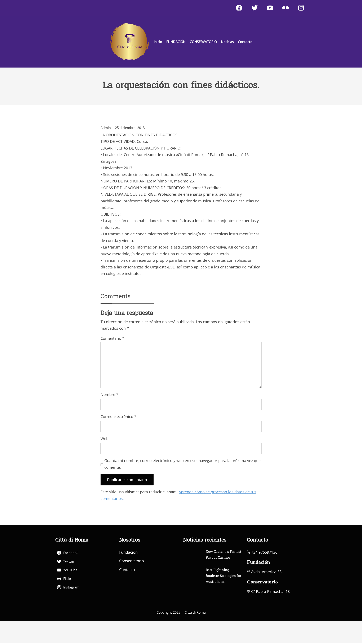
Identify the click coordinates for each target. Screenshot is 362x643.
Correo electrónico (118, 416)
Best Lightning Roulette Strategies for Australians (223, 576)
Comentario (112, 338)
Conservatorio (131, 560)
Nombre (109, 394)
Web (105, 438)
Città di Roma (195, 612)
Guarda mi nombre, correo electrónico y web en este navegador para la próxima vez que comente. (182, 464)
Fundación (128, 552)
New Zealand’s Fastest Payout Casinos (223, 554)
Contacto (127, 569)
